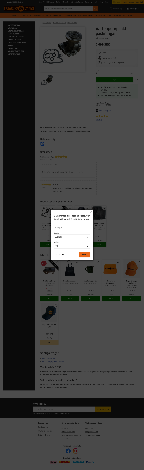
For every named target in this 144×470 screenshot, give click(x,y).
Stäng (61, 254)
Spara (85, 254)
